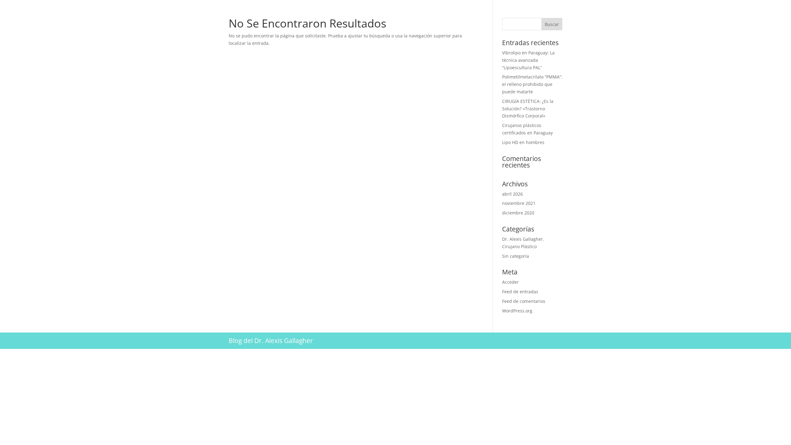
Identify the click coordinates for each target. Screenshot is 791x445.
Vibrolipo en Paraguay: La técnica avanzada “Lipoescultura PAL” (528, 60)
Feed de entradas (520, 292)
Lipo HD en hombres (523, 142)
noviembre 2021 (518, 203)
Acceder (510, 282)
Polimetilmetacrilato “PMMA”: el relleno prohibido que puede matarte (532, 84)
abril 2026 (512, 194)
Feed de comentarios (523, 301)
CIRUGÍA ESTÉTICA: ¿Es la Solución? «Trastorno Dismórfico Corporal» (527, 108)
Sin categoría (515, 256)
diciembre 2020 (518, 213)
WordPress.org (517, 311)
